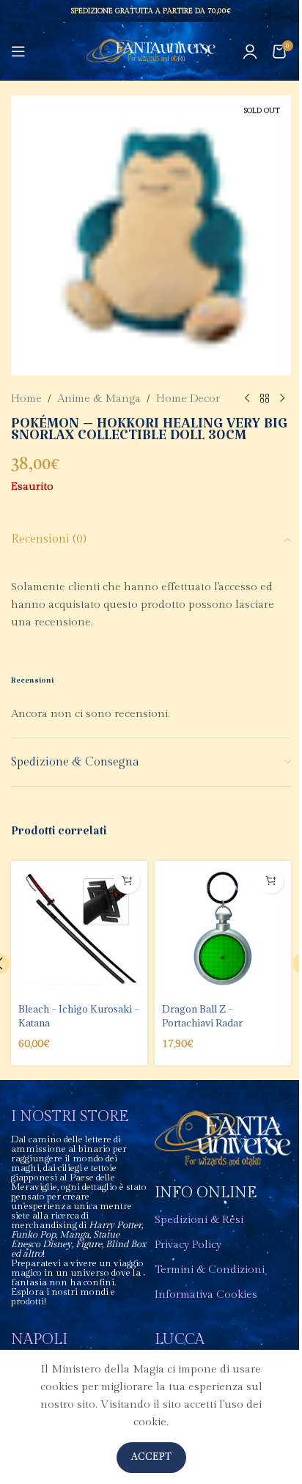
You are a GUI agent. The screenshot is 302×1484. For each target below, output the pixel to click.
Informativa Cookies (206, 1294)
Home (26, 398)
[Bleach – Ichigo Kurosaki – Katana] (79, 929)
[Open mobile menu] (18, 51)
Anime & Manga (99, 398)
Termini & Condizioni (210, 1269)
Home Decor (188, 398)
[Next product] (282, 399)
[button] (127, 881)
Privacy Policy (188, 1244)
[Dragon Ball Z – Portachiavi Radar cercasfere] (223, 929)
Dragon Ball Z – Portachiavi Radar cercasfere (202, 1022)
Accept (151, 1457)
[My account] (250, 51)
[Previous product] (247, 399)
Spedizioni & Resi (199, 1219)
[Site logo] (151, 51)
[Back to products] (264, 399)
